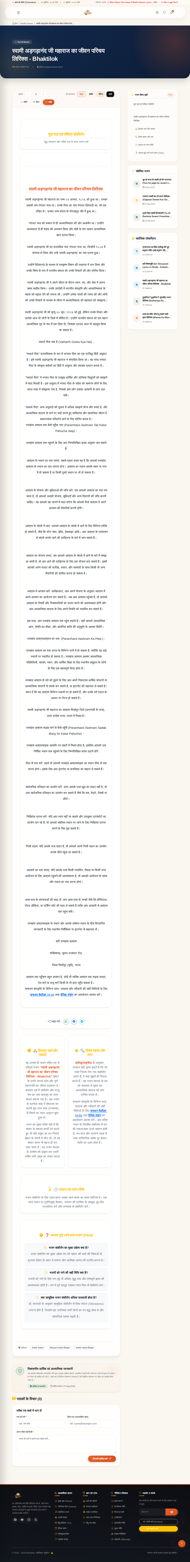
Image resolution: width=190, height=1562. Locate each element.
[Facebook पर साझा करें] (74, 1021)
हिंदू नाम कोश (91, 1523)
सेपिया (101, 94)
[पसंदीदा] (164, 13)
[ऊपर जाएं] (181, 1543)
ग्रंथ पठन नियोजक (93, 1517)
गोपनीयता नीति (119, 1506)
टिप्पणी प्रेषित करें (100, 1458)
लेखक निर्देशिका (120, 1534)
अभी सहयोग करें (152, 1529)
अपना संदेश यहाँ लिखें (25, 1432)
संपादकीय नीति (119, 1523)
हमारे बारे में (118, 1501)
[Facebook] (15, 1520)
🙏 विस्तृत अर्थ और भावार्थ (145, 129)
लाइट (81, 94)
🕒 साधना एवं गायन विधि (144, 145)
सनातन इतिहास (92, 1506)
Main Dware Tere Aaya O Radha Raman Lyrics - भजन (112, 2)
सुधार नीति (118, 1528)
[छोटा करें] (28, 94)
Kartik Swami (26, 23)
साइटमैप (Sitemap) (122, 1539)
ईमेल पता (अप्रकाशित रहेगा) (77, 1417)
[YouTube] (22, 1520)
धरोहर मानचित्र (92, 1512)
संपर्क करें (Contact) (154, 1522)
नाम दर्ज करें (21, 1417)
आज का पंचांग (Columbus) (25, 2)
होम (15, 23)
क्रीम (91, 94)
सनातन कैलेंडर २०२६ (42, 994)
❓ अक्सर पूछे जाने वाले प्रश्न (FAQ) (149, 153)
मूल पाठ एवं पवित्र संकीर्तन (144, 104)
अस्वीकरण (118, 1517)
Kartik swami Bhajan (85, 1348)
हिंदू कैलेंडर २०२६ (64, 1523)
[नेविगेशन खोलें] (19, 13)
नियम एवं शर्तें (119, 1512)
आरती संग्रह (62, 1517)
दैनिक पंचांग (67, 994)
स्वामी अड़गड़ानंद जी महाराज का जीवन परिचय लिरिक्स (151, 119)
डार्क (110, 94)
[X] (35, 1520)
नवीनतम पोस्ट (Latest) (67, 1506)
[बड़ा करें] (43, 94)
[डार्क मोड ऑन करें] (157, 13)
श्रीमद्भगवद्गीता (63, 1534)
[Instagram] (28, 1520)
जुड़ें (171, 1512)
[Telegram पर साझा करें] (82, 1021)
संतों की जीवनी (91, 1501)
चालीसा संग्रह (63, 1539)
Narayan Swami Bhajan (60, 1348)
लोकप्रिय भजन (63, 1512)
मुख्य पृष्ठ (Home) (65, 1501)
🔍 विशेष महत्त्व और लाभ (144, 137)
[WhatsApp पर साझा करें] (66, 1021)
